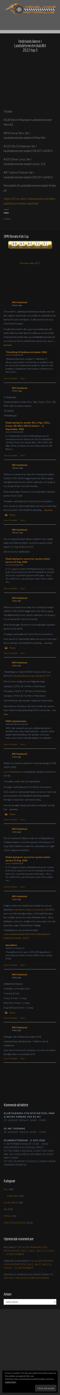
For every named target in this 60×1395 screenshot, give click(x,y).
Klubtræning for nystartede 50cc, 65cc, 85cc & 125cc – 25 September (29, 1251)
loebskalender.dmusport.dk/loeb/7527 (31, 675)
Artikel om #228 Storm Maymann (26, 1277)
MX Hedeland (19, 302)
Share (22, 378)
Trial (7, 1216)
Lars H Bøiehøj (11, 771)
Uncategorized (15, 1222)
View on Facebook (10, 378)
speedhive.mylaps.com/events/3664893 (34, 909)
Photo (12, 514)
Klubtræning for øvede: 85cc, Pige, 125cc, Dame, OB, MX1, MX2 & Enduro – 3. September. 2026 (28, 425)
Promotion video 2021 (30, 263)
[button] (30, 20)
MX (6, 1209)
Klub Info (11, 1202)
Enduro (12, 1195)
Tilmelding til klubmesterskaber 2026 (26, 352)
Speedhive (11, 945)
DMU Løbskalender (16, 721)
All (6, 1189)
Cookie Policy (10, 1382)
